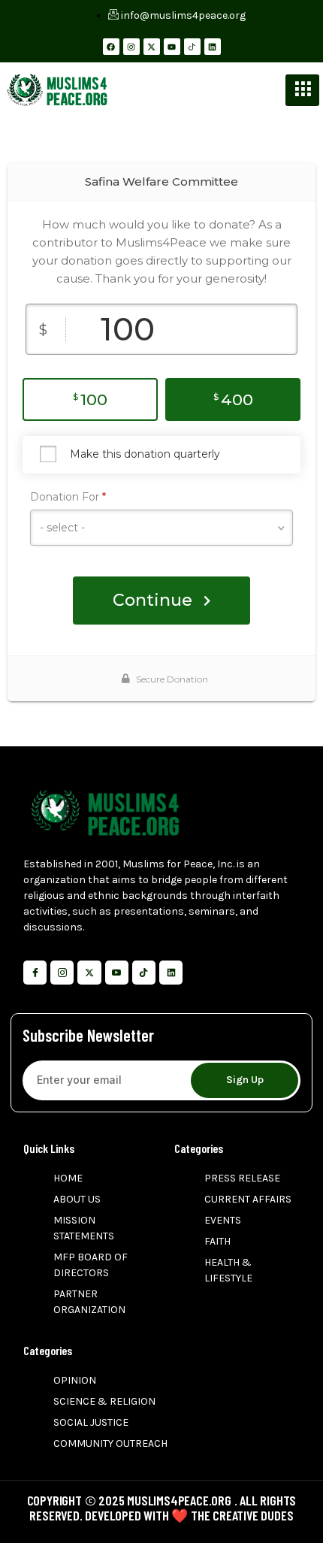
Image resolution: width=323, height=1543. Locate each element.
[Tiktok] (143, 972)
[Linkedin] (212, 46)
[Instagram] (131, 46)
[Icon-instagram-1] (62, 972)
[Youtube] (172, 46)
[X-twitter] (151, 46)
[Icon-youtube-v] (116, 972)
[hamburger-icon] (302, 90)
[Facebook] (111, 46)
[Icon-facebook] (35, 972)
